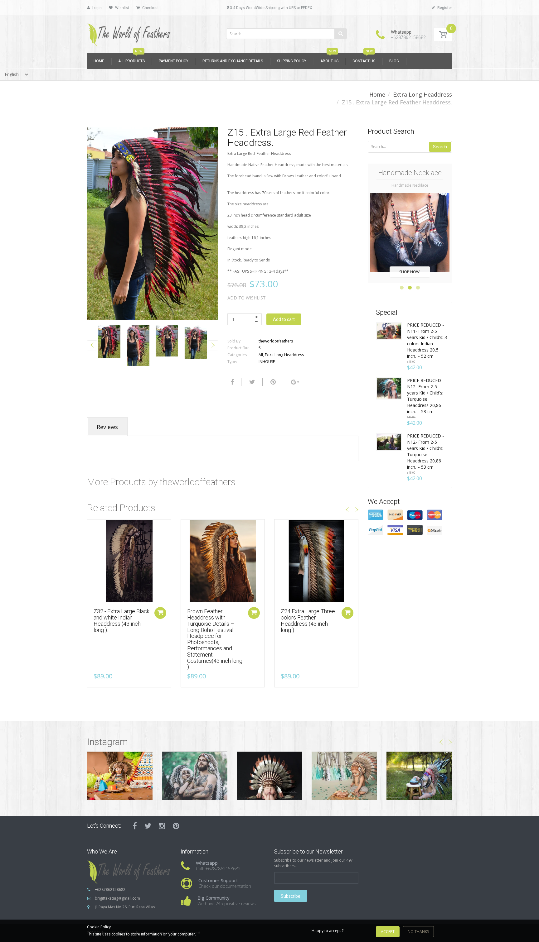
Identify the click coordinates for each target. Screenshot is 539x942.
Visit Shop (119, 775)
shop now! (409, 272)
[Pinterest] (176, 825)
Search (440, 146)
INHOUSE (267, 361)
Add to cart (284, 319)
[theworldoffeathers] (129, 32)
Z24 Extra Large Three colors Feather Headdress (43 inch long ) (308, 620)
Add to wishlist (246, 298)
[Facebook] (231, 382)
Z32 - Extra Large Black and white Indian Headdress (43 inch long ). (121, 620)
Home (377, 94)
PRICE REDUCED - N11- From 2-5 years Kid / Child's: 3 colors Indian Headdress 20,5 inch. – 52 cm (427, 340)
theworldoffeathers (276, 341)
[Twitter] (251, 382)
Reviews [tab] (107, 427)
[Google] (294, 382)
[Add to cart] (160, 613)
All (261, 354)
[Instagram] (162, 825)
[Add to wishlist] (92, 527)
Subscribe (290, 896)
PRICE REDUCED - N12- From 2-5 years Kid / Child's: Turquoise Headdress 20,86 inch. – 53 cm (425, 395)
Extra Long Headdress (422, 94)
